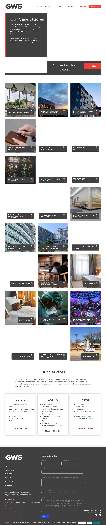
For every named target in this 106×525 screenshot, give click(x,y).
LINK (60, 426)
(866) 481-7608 (82, 6)
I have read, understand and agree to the (60, 492)
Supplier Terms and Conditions (13, 508)
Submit (45, 517)
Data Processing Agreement (13, 514)
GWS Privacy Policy (72, 492)
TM (63, 425)
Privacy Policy (9, 505)
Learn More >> (19, 495)
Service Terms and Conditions (13, 512)
